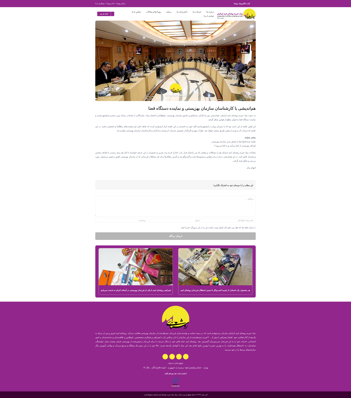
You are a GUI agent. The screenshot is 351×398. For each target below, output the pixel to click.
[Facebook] (121, 185)
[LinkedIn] (113, 185)
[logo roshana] (236, 9)
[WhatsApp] (109, 185)
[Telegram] (104, 185)
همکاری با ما (99, 3)
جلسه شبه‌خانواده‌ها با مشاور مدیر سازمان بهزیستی (233, 142)
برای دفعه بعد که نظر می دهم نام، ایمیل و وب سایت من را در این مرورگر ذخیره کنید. (217, 227)
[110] (175, 378)
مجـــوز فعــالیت (171, 373)
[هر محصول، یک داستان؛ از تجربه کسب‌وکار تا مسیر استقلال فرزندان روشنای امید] (215, 250)
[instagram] (186, 356)
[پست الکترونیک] (100, 185)
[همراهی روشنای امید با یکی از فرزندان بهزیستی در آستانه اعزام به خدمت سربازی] (136, 250)
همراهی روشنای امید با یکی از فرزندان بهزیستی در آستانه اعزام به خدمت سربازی (136, 290)
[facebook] (179, 356)
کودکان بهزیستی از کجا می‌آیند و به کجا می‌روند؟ (235, 146)
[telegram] (165, 356)
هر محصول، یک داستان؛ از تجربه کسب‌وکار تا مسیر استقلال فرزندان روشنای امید (215, 290)
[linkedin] (172, 356)
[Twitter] (117, 185)
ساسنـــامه (182, 373)
